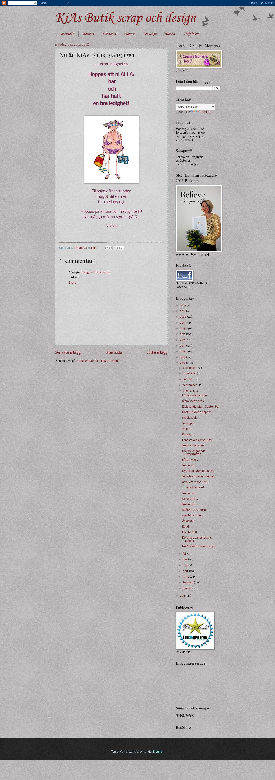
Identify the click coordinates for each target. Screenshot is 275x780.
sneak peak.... (190, 417)
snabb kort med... (193, 515)
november (190, 373)
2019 (183, 322)
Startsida (114, 353)
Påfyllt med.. (190, 460)
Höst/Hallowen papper (196, 412)
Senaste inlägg (68, 353)
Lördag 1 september (194, 395)
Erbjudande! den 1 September (200, 406)
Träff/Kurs (191, 34)
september (190, 385)
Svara (72, 282)
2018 (183, 328)
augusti (188, 391)
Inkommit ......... (191, 504)
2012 (183, 363)
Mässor (170, 34)
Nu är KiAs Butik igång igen (199, 546)
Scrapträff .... (190, 499)
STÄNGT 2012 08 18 (194, 510)
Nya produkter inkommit (198, 471)
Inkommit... (189, 465)
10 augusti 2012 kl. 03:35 (95, 272)
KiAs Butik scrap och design (125, 18)
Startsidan (67, 34)
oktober (188, 379)
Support (129, 34)
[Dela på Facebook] (118, 248)
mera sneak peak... (194, 401)
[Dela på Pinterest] (122, 248)
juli (185, 553)
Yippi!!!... (187, 429)
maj (185, 565)
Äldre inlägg (157, 353)
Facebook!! (189, 532)
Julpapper (188, 423)
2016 (183, 340)
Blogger (158, 751)
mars (186, 576)
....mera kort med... (194, 487)
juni (185, 559)
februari (188, 582)
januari (187, 588)
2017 (183, 334)
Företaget (109, 34)
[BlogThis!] (111, 248)
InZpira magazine (193, 445)
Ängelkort (188, 521)
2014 (183, 351)
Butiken (88, 34)
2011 (182, 595)
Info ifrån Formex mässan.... (199, 476)
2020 (183, 316)
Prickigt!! (188, 434)
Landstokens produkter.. (198, 440)
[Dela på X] (114, 248)
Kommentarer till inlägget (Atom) (98, 361)
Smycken (150, 34)
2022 (183, 305)
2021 (183, 311)
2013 (183, 357)
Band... (186, 526)
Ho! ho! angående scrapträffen (193, 453)
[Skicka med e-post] (107, 248)
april (186, 571)
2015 (183, 345)
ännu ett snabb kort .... (196, 482)
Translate (205, 112)
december (189, 368)
